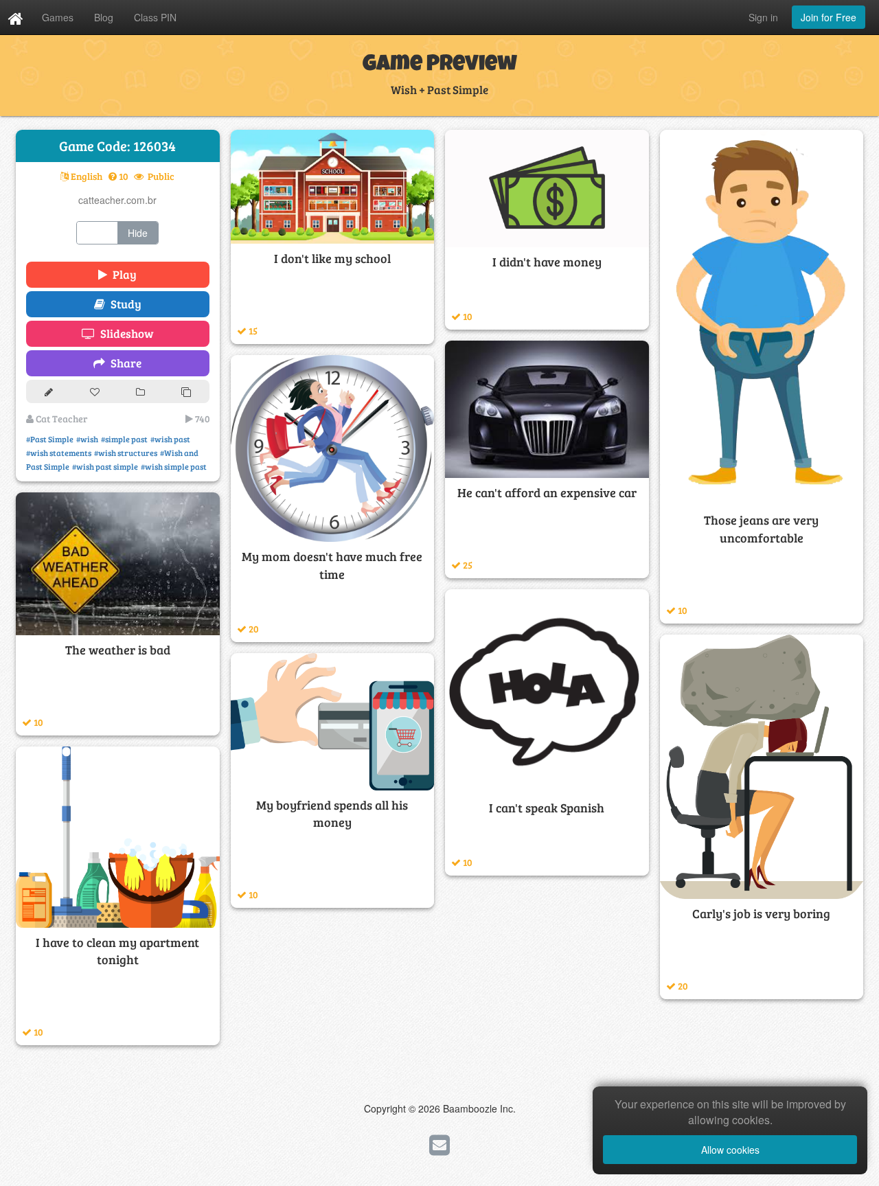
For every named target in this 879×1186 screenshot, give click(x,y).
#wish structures (125, 452)
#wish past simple (105, 466)
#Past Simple (49, 438)
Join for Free (828, 17)
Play (122, 274)
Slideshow (124, 333)
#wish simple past (174, 466)
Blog (103, 17)
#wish (87, 438)
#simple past (124, 438)
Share (123, 363)
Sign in (763, 17)
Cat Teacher (60, 418)
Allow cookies (730, 1149)
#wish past (170, 438)
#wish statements (58, 452)
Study (123, 304)
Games (57, 17)
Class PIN (155, 17)
